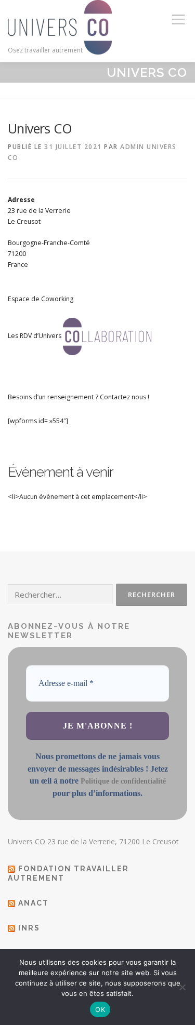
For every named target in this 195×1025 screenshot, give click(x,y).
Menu (177, 19)
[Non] (182, 987)
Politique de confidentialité (123, 781)
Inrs (29, 928)
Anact (33, 903)
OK (100, 1009)
